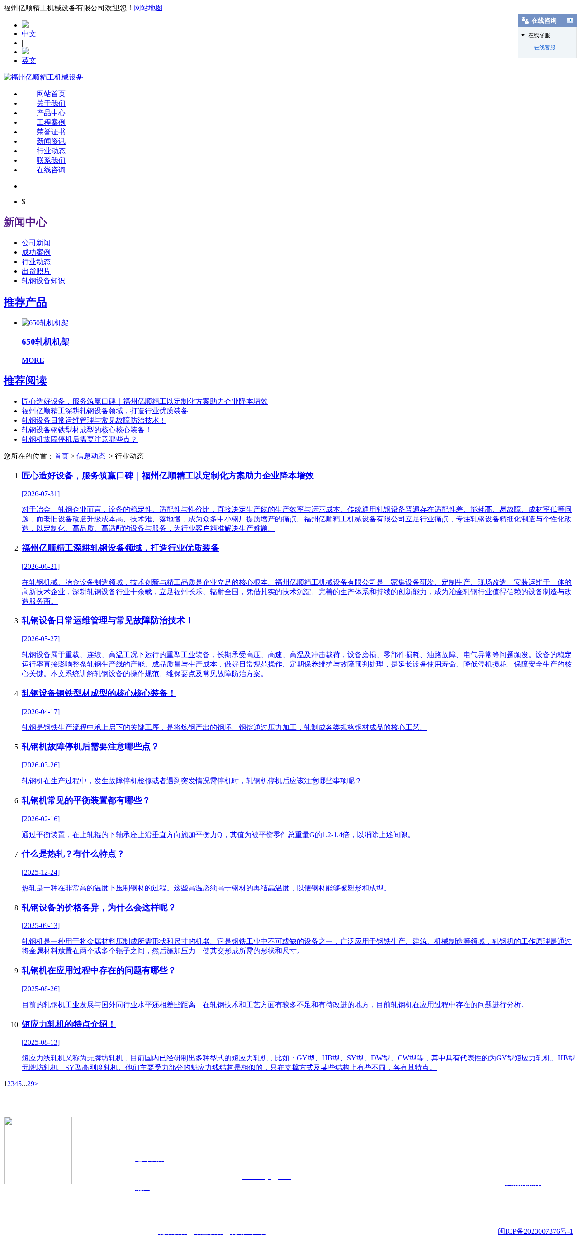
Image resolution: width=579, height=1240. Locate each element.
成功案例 (36, 252)
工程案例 (51, 122)
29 (30, 1084)
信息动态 (90, 456)
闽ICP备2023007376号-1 (535, 1231)
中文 (29, 34)
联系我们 (51, 160)
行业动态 (51, 151)
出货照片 (36, 271)
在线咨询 (51, 170)
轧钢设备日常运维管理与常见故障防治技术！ (94, 420)
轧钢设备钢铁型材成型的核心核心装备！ (87, 430)
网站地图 (148, 8)
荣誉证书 (51, 132)
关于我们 (51, 103)
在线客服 (544, 47)
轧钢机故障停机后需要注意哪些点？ (80, 439)
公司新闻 (36, 242)
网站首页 (51, 94)
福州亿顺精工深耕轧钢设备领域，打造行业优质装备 (105, 411)
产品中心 (51, 113)
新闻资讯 (51, 141)
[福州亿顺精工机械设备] (43, 77)
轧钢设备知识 (43, 280)
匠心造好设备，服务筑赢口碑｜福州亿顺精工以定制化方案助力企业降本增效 (145, 401)
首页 (61, 456)
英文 (29, 60)
